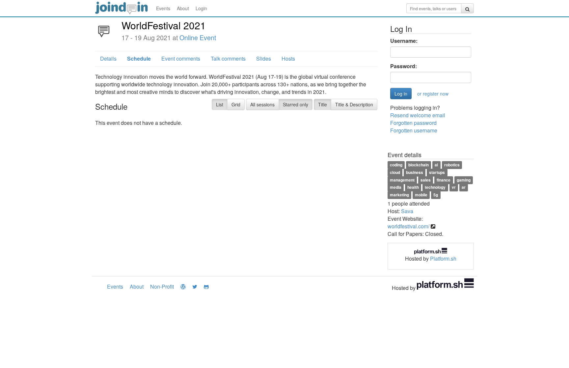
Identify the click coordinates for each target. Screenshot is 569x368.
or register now (432, 93)
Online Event (197, 37)
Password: (403, 66)
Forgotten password (413, 123)
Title (322, 104)
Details (108, 58)
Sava (407, 211)
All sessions (262, 104)
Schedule (139, 58)
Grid (235, 104)
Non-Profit (162, 286)
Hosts (288, 58)
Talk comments (228, 58)
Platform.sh (443, 258)
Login (201, 8)
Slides (263, 58)
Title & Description (354, 104)
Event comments (180, 58)
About (183, 8)
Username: (404, 40)
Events (163, 8)
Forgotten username (413, 130)
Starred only (295, 104)
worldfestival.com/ (408, 226)
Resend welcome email (417, 115)
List (219, 104)
